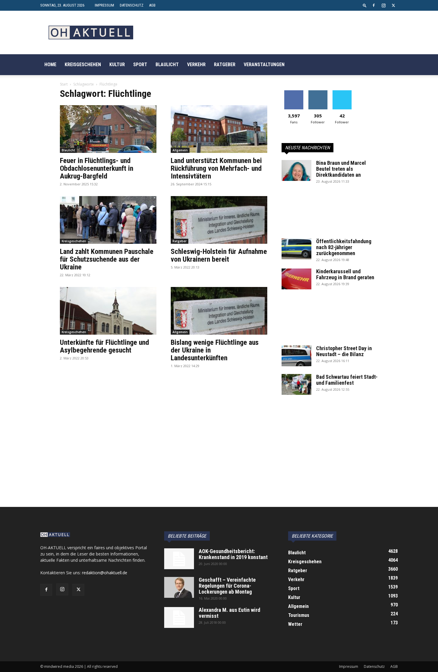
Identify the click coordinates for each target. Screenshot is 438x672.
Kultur (117, 64)
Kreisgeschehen (83, 64)
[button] (364, 5)
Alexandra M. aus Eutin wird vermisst (229, 613)
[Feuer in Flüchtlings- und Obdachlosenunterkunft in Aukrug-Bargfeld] (108, 129)
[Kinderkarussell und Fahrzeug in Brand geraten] (296, 279)
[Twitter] (393, 5)
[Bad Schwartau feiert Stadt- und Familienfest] (296, 384)
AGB (152, 5)
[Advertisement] (330, 214)
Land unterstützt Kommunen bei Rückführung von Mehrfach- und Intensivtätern (216, 168)
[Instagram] (383, 5)
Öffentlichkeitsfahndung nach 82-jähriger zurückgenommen (343, 247)
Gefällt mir (293, 92)
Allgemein (180, 150)
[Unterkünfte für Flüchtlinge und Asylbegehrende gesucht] (108, 311)
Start (64, 84)
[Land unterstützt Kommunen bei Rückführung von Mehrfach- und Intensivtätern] (219, 129)
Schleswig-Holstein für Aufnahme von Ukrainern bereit (219, 255)
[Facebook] (373, 5)
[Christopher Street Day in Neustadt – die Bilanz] (296, 355)
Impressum (104, 5)
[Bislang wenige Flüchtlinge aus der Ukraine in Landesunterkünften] (219, 311)
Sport (140, 64)
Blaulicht (167, 64)
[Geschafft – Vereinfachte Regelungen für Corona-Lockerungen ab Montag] (179, 587)
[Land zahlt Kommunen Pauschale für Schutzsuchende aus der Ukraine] (108, 220)
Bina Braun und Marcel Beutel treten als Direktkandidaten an (341, 169)
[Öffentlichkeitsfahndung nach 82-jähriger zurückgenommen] (296, 248)
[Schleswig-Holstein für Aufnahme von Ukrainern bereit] (219, 220)
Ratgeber (224, 64)
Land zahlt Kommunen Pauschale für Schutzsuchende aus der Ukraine (106, 259)
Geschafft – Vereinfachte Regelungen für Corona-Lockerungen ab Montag (227, 586)
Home (50, 64)
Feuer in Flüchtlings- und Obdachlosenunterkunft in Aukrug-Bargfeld (96, 168)
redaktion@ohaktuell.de (104, 572)
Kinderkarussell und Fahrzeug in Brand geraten (345, 274)
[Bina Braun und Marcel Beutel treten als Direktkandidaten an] (296, 170)
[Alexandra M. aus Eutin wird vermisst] (179, 617)
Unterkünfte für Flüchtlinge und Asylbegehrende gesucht (104, 346)
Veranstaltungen (264, 64)
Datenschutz (131, 5)
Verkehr (196, 64)
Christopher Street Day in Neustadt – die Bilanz (344, 351)
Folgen (317, 92)
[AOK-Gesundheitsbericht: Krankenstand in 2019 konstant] (179, 558)
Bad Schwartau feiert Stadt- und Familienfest (347, 380)
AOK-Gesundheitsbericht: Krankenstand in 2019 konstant (233, 554)
